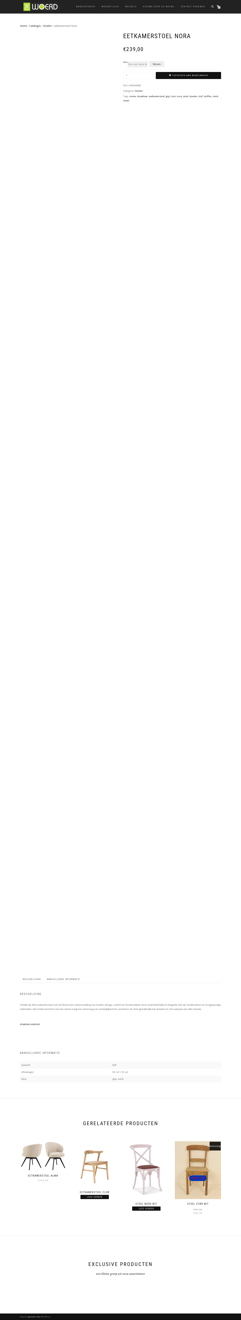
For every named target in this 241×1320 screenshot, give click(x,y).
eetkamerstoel (157, 96)
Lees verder (94, 1197)
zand (215, 96)
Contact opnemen (193, 6)
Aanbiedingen (85, 6)
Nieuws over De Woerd (158, 6)
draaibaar (142, 96)
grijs (168, 96)
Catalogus (35, 25)
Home (23, 25)
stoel (185, 96)
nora (179, 96)
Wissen (157, 64)
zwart (126, 100)
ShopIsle (24, 1317)
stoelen (193, 96)
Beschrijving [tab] (32, 979)
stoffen (208, 96)
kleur (125, 62)
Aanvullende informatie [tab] (63, 979)
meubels (131, 6)
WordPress (45, 1317)
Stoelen (47, 25)
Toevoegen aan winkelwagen (190, 75)
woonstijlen (110, 6)
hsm (173, 96)
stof (200, 96)
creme (132, 96)
